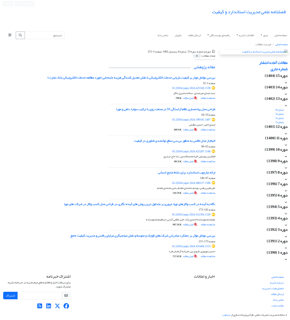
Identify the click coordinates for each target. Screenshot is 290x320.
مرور (265, 35)
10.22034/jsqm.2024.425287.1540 (191, 151)
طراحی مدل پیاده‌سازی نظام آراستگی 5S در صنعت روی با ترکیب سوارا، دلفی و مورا (165, 109)
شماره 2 (279, 118)
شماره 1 (279, 122)
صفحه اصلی (280, 35)
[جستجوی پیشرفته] (10, 35)
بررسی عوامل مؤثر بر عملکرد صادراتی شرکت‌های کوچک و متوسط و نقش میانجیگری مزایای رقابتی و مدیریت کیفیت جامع (142, 236)
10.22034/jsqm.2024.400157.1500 (191, 183)
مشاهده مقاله (208, 98)
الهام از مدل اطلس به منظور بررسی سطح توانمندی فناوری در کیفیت (174, 141)
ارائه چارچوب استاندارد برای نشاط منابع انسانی (186, 172)
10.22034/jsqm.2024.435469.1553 (191, 246)
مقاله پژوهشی (204, 67)
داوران (178, 35)
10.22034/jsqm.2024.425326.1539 (191, 88)
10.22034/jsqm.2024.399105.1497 (191, 119)
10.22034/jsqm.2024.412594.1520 (191, 214)
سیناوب (226, 314)
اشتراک (10, 295)
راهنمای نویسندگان (220, 35)
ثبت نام (9, 3)
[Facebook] (66, 307)
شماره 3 (279, 114)
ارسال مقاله (194, 35)
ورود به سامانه (24, 4)
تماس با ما (163, 35)
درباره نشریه (277, 282)
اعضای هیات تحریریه (273, 288)
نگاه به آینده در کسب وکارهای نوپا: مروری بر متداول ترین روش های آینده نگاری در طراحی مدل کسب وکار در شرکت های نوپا (139, 204)
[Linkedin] (48, 307)
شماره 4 (279, 109)
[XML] (146, 51)
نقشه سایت (277, 305)
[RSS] (40, 307)
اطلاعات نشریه (246, 35)
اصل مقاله (185, 98)
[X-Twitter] (57, 307)
